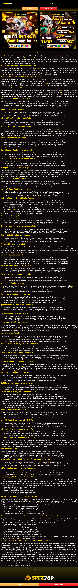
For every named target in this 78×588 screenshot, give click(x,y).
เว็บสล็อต (11, 59)
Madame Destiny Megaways (32, 57)
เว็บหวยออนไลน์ (56, 129)
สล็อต (60, 92)
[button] (52, 3)
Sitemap (44, 569)
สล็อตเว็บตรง (4, 56)
